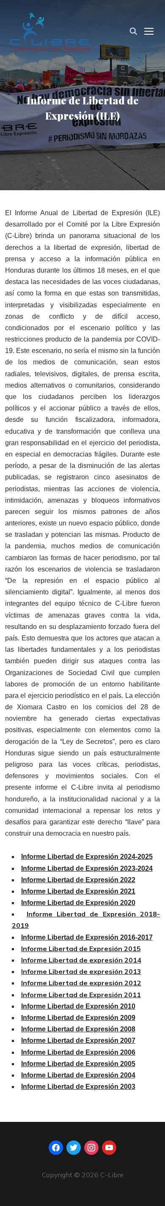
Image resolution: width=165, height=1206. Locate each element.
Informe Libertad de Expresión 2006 (78, 1052)
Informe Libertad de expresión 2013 (81, 971)
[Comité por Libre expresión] (49, 30)
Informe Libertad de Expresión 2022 (78, 879)
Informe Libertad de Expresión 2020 (78, 902)
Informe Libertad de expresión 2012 (81, 983)
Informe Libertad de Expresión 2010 (78, 1006)
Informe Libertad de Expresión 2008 (78, 1029)
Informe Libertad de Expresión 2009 (78, 1017)
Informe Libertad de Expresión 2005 (78, 1063)
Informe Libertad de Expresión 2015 (81, 948)
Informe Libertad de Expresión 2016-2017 (87, 937)
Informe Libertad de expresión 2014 (81, 960)
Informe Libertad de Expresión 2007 (78, 1040)
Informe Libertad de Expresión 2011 (81, 994)
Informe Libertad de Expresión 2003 (78, 1086)
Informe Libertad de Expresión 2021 (78, 891)
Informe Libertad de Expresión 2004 (78, 1075)
